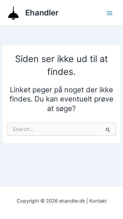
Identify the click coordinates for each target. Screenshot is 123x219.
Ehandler (41, 12)
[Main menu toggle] (109, 13)
